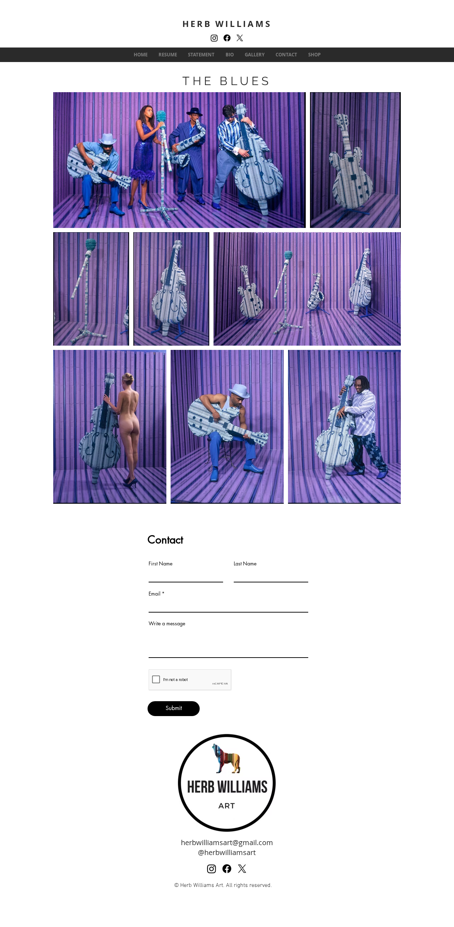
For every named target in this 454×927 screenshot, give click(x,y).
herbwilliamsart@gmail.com (227, 842)
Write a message (167, 623)
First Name (160, 563)
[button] (254, 55)
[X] (239, 38)
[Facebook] (227, 38)
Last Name (245, 563)
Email (154, 593)
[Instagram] (214, 38)
